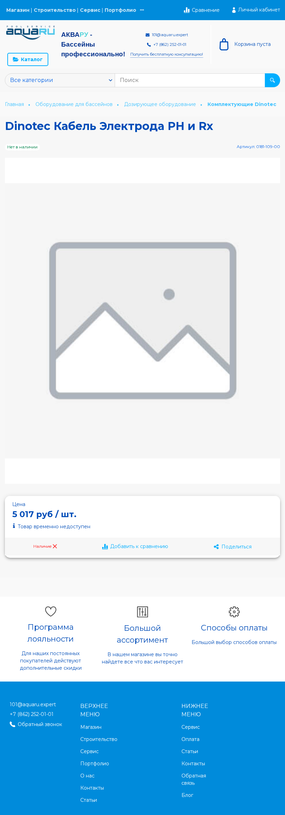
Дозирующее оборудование (160, 104)
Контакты (92, 788)
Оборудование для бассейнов (74, 104)
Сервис (90, 10)
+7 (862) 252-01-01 (32, 714)
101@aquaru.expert (33, 704)
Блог (187, 795)
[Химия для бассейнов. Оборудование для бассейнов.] (30, 33)
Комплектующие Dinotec (241, 104)
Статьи (88, 800)
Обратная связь (193, 779)
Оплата (190, 739)
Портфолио (120, 10)
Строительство (55, 10)
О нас (87, 776)
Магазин (18, 10)
